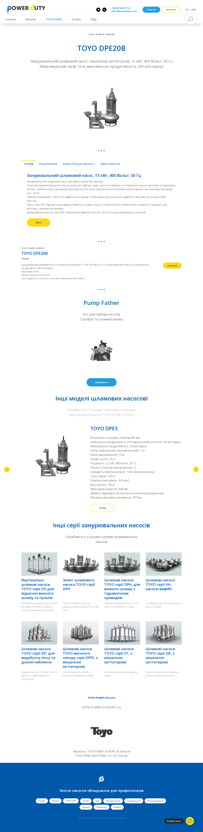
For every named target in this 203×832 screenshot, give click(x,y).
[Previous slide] (7, 469)
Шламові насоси (134, 801)
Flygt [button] (94, 19)
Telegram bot (101, 807)
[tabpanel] (101, 200)
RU (187, 9)
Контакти (117, 807)
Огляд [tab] (28, 164)
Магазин (31, 19)
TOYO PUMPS (71, 801)
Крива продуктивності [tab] (78, 164)
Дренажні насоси (113, 801)
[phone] (104, 10)
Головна (11, 19)
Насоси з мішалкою (155, 801)
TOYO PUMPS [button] (54, 19)
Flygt (97, 801)
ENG (194, 9)
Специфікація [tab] (48, 164)
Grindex (86, 801)
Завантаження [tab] (110, 164)
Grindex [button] (76, 19)
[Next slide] (196, 469)
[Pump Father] (98, 10)
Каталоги (86, 807)
